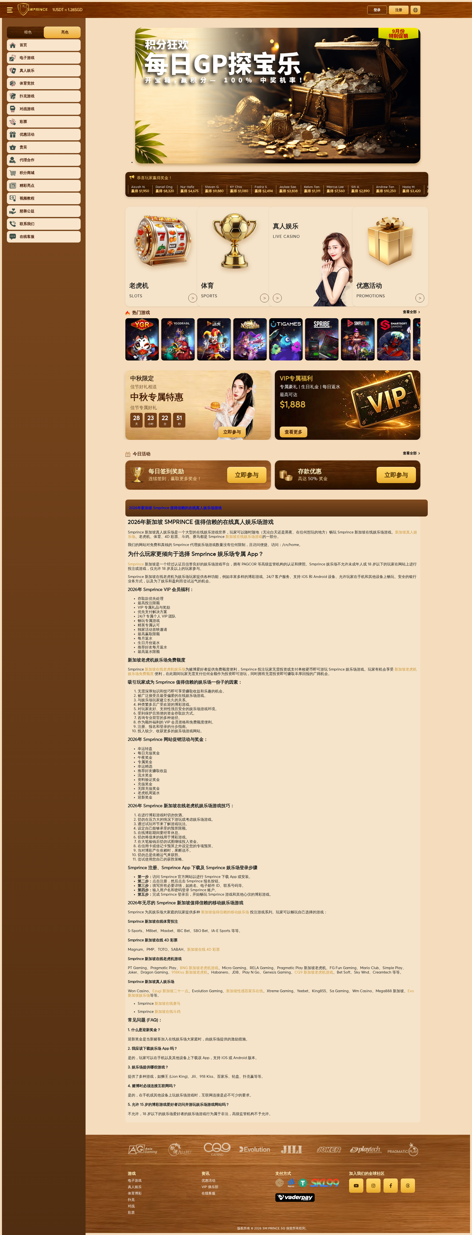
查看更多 (293, 432)
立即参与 (232, 432)
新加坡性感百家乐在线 (244, 991)
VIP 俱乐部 (210, 1187)
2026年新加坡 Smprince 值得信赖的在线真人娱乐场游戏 (175, 508)
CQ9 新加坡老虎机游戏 (314, 972)
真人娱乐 (135, 1187)
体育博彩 (135, 1193)
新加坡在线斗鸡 (167, 1012)
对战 (131, 1206)
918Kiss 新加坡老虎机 (189, 972)
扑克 (131, 1200)
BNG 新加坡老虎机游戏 (199, 968)
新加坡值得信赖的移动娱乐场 (225, 912)
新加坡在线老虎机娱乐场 (165, 669)
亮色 (65, 32)
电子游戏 (135, 1180)
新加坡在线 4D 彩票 (203, 949)
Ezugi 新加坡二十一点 (170, 991)
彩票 (131, 1212)
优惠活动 (208, 1180)
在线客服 (208, 1193)
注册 (398, 10)
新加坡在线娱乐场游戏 (243, 537)
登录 (377, 10)
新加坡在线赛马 (167, 1003)
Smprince (136, 564)
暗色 (28, 32)
